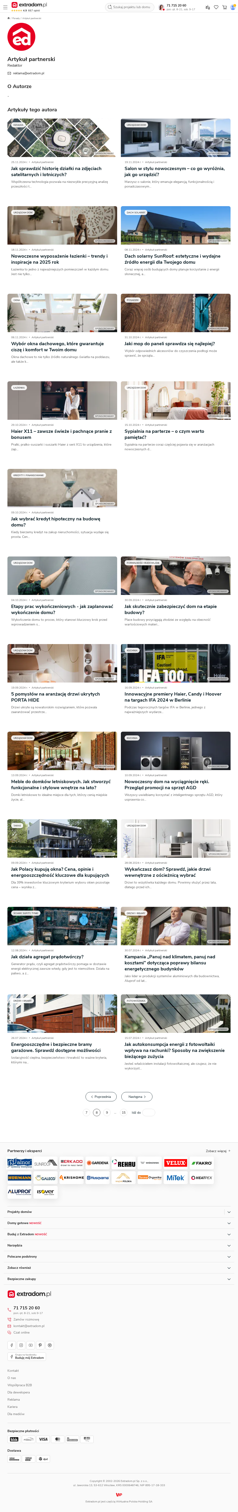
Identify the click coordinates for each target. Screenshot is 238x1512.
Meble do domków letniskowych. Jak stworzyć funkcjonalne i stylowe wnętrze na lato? (61, 784)
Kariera (12, 1407)
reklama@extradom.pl (28, 73)
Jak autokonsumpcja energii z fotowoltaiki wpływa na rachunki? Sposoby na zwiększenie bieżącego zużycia (175, 1050)
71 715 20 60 (176, 5)
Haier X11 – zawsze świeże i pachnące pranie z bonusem (61, 434)
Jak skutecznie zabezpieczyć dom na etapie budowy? (171, 609)
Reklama (13, 1399)
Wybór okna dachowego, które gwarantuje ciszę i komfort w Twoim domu (57, 347)
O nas (11, 1378)
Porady (16, 18)
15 (124, 1112)
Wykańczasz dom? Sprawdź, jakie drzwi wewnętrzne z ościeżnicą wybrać (168, 872)
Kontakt (13, 1371)
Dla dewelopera (18, 1392)
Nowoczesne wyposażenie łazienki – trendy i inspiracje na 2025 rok (59, 259)
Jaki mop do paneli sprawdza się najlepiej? (170, 344)
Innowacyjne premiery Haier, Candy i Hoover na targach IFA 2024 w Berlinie (173, 697)
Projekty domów (19, 1212)
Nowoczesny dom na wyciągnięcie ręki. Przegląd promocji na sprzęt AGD (167, 784)
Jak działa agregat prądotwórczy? (47, 957)
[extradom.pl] (29, 5)
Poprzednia (103, 1097)
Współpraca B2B (19, 1385)
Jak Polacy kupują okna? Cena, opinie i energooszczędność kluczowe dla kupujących (60, 872)
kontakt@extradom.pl (28, 1326)
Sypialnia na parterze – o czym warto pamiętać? (164, 434)
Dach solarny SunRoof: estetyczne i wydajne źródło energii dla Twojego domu (173, 259)
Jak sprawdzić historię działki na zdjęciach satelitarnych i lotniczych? (56, 171)
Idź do (136, 1112)
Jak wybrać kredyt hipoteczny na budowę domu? (55, 522)
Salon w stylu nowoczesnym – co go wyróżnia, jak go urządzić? (175, 171)
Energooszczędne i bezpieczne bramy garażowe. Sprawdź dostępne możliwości (56, 1047)
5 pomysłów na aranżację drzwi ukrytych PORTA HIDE (55, 697)
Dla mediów (16, 1414)
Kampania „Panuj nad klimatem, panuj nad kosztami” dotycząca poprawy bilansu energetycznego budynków (170, 963)
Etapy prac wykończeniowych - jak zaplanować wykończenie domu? (62, 609)
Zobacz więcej (216, 1151)
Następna (135, 1097)
